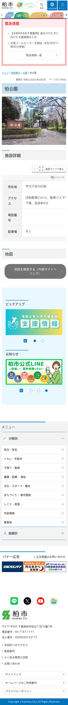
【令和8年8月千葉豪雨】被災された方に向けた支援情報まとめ (34, 35)
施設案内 (15, 73)
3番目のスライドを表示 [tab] (46, 390)
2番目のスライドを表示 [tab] (42, 340)
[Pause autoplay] (25, 341)
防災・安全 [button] (10, 449)
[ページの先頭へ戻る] (56, 586)
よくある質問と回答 (16, 657)
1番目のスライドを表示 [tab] (34, 340)
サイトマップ (13, 674)
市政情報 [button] (9, 513)
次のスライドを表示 (65, 15)
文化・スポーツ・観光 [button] (17, 486)
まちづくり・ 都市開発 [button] (17, 495)
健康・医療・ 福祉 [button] (15, 477)
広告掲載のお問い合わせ (50, 556)
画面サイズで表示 (55, 169)
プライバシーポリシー (18, 691)
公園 (25, 73)
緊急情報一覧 (34, 55)
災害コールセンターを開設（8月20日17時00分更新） (34, 45)
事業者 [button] (8, 522)
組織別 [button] (13, 533)
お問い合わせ (12, 663)
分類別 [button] (13, 438)
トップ (5, 73)
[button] (42, 5)
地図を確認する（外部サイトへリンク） (35, 271)
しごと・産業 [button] (12, 504)
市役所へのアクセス (16, 645)
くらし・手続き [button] (13, 458)
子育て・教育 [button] (12, 468)
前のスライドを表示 (2, 15)
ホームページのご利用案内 (21, 683)
